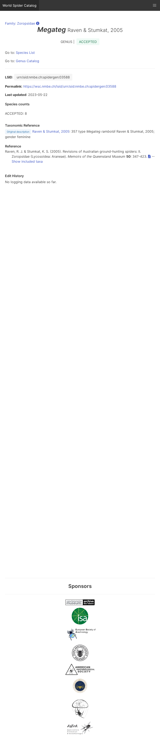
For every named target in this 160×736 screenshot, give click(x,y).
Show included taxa (27, 161)
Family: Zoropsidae (20, 23)
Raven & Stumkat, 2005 (50, 131)
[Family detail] (37, 23)
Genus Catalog (27, 61)
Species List (25, 52)
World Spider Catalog (19, 5)
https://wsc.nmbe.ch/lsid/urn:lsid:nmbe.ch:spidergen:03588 (69, 86)
